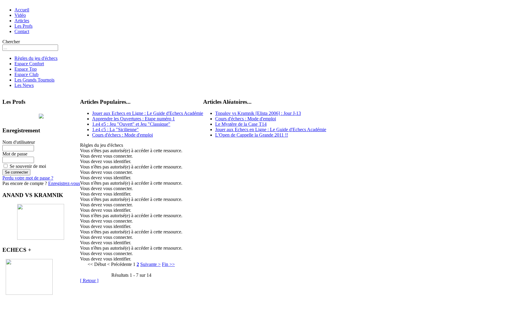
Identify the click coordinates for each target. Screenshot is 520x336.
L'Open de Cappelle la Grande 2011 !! (251, 134)
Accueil (21, 9)
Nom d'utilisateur (18, 142)
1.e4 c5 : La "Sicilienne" (115, 129)
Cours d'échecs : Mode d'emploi (122, 134)
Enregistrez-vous (64, 183)
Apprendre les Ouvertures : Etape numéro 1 (133, 118)
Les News (24, 85)
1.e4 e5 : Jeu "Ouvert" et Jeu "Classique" (131, 124)
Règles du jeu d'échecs (35, 58)
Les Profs (23, 26)
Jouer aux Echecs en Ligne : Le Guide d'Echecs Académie (147, 113)
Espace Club (26, 74)
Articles (21, 20)
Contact (21, 31)
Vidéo (20, 15)
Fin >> (168, 264)
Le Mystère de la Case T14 (241, 124)
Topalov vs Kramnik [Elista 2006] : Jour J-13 (258, 113)
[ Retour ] (89, 280)
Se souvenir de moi (28, 166)
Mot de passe (14, 153)
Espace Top (25, 69)
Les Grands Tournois (34, 79)
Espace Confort (29, 63)
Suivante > (150, 264)
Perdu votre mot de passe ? (27, 177)
